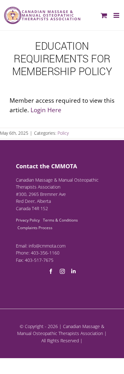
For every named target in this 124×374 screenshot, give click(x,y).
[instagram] (62, 271)
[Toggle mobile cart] (104, 15)
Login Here (46, 110)
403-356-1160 (45, 253)
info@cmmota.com (47, 246)
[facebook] (50, 271)
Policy (63, 133)
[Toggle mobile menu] (117, 15)
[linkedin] (73, 271)
